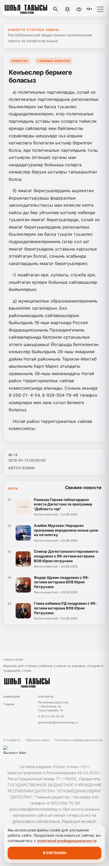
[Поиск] (56, 9)
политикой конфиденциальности (66, 841)
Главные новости (54, 61)
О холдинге (11, 740)
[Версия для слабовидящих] (78, 9)
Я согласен (54, 853)
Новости (20, 61)
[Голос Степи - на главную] (26, 9)
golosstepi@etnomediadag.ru (58, 722)
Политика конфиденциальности (78, 740)
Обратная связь (37, 740)
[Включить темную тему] (67, 9)
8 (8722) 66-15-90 (51, 716)
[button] (100, 9)
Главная (8, 704)
